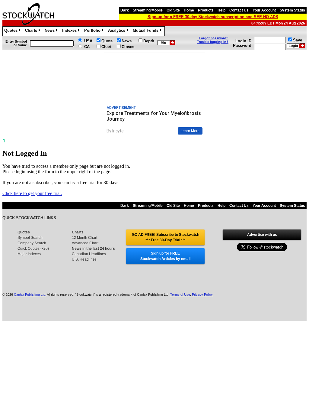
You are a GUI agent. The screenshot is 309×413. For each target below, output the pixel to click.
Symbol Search (30, 238)
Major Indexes (29, 254)
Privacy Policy (202, 294)
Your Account (264, 10)
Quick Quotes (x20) (33, 248)
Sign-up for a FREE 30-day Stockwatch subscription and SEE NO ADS (213, 17)
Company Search (32, 243)
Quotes (12, 31)
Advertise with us (262, 235)
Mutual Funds (147, 31)
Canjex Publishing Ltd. (30, 294)
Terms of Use (180, 294)
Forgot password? (213, 38)
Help (221, 10)
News (51, 31)
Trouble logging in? (212, 42)
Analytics (117, 31)
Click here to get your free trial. (32, 193)
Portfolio (93, 31)
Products (206, 10)
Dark (124, 10)
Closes (128, 46)
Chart (106, 46)
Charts (32, 31)
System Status (292, 10)
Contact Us (239, 10)
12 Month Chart (84, 238)
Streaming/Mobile (148, 10)
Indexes (70, 31)
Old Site (173, 10)
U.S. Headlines (84, 259)
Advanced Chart (85, 243)
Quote (107, 41)
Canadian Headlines (89, 254)
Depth (148, 41)
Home (189, 10)
